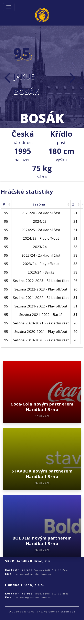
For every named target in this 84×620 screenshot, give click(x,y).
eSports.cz (68, 611)
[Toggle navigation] (8, 7)
